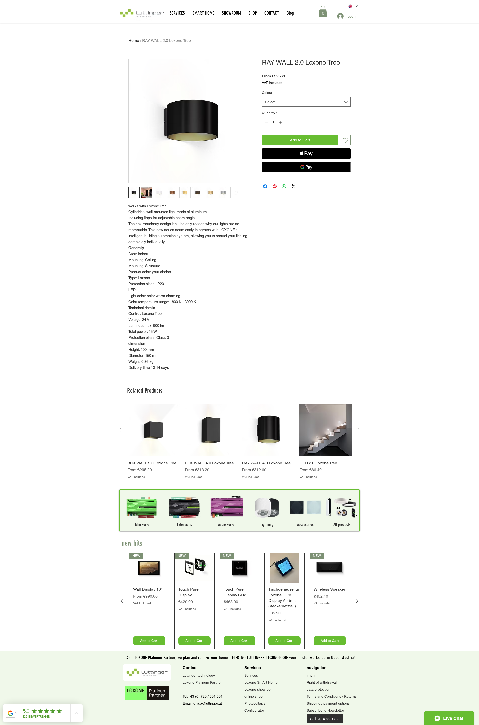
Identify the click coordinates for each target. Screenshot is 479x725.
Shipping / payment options (328, 703)
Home (133, 40)
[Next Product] (359, 430)
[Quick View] (153, 430)
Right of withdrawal (322, 682)
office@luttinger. (206, 703)
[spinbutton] (273, 122)
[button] (322, 11)
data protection (318, 689)
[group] (239, 444)
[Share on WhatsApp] (284, 186)
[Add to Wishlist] (345, 140)
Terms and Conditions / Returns (332, 696)
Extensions (184, 524)
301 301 (216, 696)
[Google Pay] (306, 167)
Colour (268, 93)
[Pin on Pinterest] (275, 186)
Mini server (143, 524)
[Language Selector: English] (352, 6)
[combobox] (306, 102)
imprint (312, 675)
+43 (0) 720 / (198, 696)
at (221, 703)
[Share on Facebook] (265, 186)
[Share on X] (294, 186)
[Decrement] (266, 122)
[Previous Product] (120, 430)
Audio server (227, 524)
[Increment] (281, 122)
